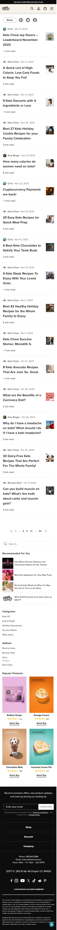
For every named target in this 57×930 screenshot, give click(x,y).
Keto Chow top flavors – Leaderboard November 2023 (20, 40)
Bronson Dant (15, 492)
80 (39, 540)
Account (27, 843)
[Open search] (32, 8)
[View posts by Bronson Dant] (4, 492)
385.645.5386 (31, 863)
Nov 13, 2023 (21, 239)
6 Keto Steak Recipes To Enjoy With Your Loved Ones (20, 283)
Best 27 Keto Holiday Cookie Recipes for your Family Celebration (20, 133)
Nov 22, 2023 (22, 183)
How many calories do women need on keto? (19, 164)
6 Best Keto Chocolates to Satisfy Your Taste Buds (20, 250)
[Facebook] (10, 887)
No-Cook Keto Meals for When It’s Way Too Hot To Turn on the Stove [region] (32, 596)
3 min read (8, 144)
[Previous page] (10, 541)
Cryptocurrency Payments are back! (17, 192)
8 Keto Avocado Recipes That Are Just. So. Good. (21, 374)
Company (27, 852)
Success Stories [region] (9, 639)
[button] (49, 924)
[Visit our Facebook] (35, 20)
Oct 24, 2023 (28, 422)
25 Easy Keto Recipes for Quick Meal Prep (21, 220)
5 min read (8, 327)
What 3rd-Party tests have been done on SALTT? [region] (31, 608)
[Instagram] (15, 887)
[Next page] (44, 541)
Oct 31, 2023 (27, 366)
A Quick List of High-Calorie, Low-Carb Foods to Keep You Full (21, 72)
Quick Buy (14, 731)
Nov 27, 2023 (28, 155)
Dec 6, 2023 (21, 29)
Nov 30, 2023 (28, 122)
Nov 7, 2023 (27, 305)
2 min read (8, 84)
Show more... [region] (8, 644)
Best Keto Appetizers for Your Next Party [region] (30, 585)
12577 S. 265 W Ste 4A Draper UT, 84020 (27, 878)
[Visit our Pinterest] (21, 20)
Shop (27, 833)
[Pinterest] (44, 887)
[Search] (5, 553)
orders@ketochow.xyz (30, 866)
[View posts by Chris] (4, 29)
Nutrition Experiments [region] (12, 635)
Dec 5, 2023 (27, 61)
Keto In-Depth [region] (8, 630)
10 (30, 540)
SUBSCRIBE (45, 813)
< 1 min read (9, 51)
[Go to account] (39, 8)
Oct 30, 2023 (27, 394)
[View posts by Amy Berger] (4, 155)
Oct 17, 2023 (30, 492)
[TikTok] (33, 887)
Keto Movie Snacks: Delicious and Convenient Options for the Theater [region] (30, 573)
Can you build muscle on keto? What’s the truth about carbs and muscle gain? (21, 505)
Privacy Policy (33, 821)
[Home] (6, 8)
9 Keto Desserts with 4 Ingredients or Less (19, 103)
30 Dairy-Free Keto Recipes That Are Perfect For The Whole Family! (21, 470)
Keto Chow (13, 61)
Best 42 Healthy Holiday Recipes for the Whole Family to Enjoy (20, 316)
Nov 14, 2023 (27, 211)
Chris (10, 29)
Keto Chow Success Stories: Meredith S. (17, 346)
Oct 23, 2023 (27, 459)
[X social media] (27, 887)
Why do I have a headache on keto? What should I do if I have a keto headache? (21, 435)
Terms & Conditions (39, 819)
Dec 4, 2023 (27, 94)
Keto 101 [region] (6, 626)
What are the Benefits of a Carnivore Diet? (20, 402)
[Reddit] (38, 887)
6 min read (8, 172)
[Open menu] (49, 8)
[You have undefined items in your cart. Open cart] (43, 8)
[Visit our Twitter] (28, 20)
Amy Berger (14, 155)
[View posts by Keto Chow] (4, 62)
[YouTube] (21, 887)
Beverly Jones (8, 657)
